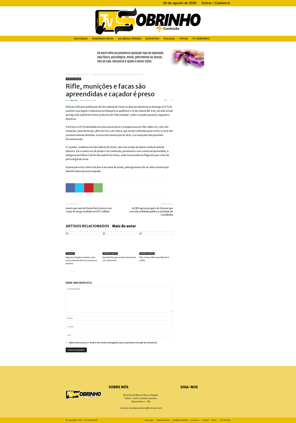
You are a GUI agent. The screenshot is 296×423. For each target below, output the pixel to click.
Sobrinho (73, 100)
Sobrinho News (103, 38)
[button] (226, 38)
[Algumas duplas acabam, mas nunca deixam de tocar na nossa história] (82, 243)
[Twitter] (79, 187)
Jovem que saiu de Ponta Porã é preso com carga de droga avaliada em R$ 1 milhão (89, 210)
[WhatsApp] (98, 187)
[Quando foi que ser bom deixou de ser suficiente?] (119, 243)
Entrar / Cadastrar (216, 2)
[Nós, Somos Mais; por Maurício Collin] (156, 243)
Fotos (183, 38)
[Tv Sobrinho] (148, 21)
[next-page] (72, 270)
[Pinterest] (88, 187)
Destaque (81, 38)
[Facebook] (68, 3)
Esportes (152, 38)
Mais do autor (124, 226)
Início (68, 74)
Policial (169, 38)
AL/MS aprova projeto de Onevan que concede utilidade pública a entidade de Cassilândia (151, 211)
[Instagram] (73, 3)
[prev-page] (68, 270)
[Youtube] (78, 3)
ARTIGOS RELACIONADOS (87, 226)
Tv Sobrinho (201, 38)
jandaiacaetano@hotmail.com (146, 408)
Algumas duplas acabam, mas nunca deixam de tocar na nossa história (81, 260)
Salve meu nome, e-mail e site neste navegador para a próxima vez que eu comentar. (113, 342)
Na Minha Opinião (129, 38)
